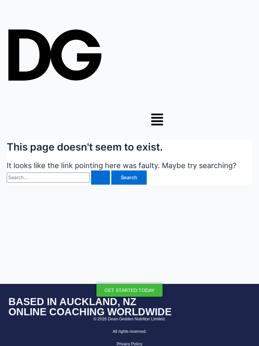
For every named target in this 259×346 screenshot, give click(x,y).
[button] (157, 120)
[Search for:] (59, 178)
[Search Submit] (100, 177)
